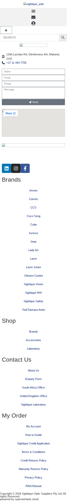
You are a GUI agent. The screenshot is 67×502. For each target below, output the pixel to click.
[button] (33, 11)
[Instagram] (15, 168)
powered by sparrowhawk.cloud (19, 499)
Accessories (33, 340)
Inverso (33, 233)
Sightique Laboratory (33, 404)
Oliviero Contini (33, 275)
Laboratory (33, 348)
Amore (33, 190)
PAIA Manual (33, 486)
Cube (33, 224)
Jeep (33, 241)
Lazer (33, 258)
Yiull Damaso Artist (33, 309)
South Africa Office (33, 387)
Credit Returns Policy (33, 460)
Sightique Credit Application (33, 443)
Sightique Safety (33, 301)
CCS (33, 207)
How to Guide (33, 434)
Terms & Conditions (33, 451)
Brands (33, 331)
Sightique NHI (33, 292)
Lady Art (33, 250)
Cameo (33, 199)
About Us (33, 370)
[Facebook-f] (25, 168)
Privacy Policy (33, 477)
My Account (33, 426)
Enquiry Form (33, 379)
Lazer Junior (33, 267)
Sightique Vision (33, 284)
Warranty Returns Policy (33, 469)
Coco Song (33, 216)
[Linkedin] (6, 168)
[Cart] (6, 30)
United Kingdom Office (33, 396)
